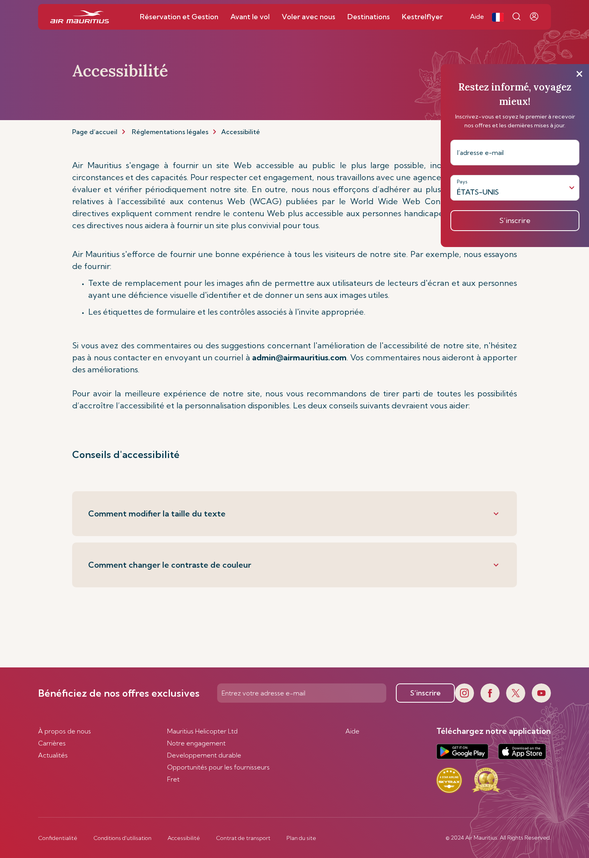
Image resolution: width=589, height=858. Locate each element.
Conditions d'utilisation (122, 838)
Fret (173, 779)
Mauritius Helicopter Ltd (202, 731)
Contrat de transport (243, 838)
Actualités (53, 755)
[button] (498, 16)
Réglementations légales (170, 132)
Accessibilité (183, 838)
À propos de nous (64, 731)
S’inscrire (425, 692)
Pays (462, 182)
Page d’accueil (94, 132)
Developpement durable (204, 755)
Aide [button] (477, 16)
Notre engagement (196, 743)
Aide (352, 731)
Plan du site (301, 838)
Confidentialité (57, 838)
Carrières (52, 743)
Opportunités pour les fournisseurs (218, 767)
